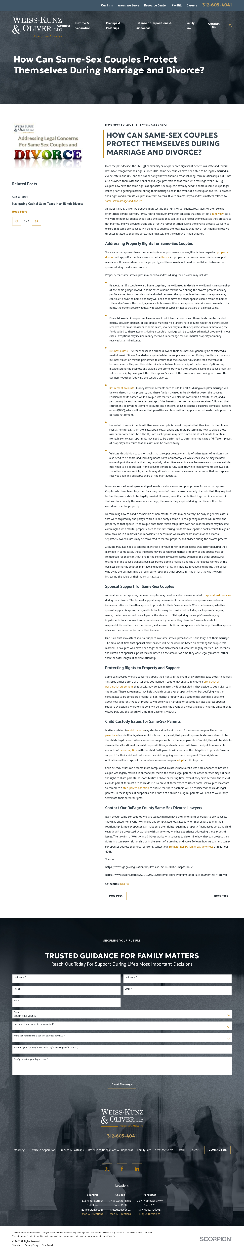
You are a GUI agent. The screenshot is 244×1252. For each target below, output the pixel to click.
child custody (136, 730)
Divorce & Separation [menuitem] (82, 25)
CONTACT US (217, 1150)
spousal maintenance (218, 595)
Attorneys (19, 1150)
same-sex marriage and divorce (123, 201)
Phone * (18, 988)
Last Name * (131, 977)
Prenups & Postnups (72, 1150)
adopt (180, 760)
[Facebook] (122, 1169)
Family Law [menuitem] (190, 25)
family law (218, 214)
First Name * (20, 977)
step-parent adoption (136, 788)
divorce (165, 257)
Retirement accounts (121, 388)
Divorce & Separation (42, 1150)
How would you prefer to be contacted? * (34, 1024)
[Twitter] (107, 1169)
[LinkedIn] (137, 1169)
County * (18, 1012)
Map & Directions (92, 1214)
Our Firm (107, 5)
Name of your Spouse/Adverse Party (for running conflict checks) (46, 1047)
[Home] (37, 25)
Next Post (221, 895)
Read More (20, 211)
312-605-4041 (217, 5)
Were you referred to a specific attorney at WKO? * (39, 1035)
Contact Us (214, 25)
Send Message (122, 1084)
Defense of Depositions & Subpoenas (110, 1150)
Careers (192, 5)
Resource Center (155, 5)
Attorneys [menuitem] (64, 26)
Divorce (124, 884)
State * (17, 1000)
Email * (128, 988)
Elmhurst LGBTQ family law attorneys (191, 846)
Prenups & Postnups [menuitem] (113, 25)
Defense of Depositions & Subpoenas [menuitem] (153, 25)
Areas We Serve (128, 5)
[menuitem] (16, 1245)
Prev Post (115, 895)
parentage (111, 735)
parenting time (129, 750)
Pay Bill (177, 5)
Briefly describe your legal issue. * (31, 1059)
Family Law (144, 1150)
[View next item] (36, 221)
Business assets (118, 351)
